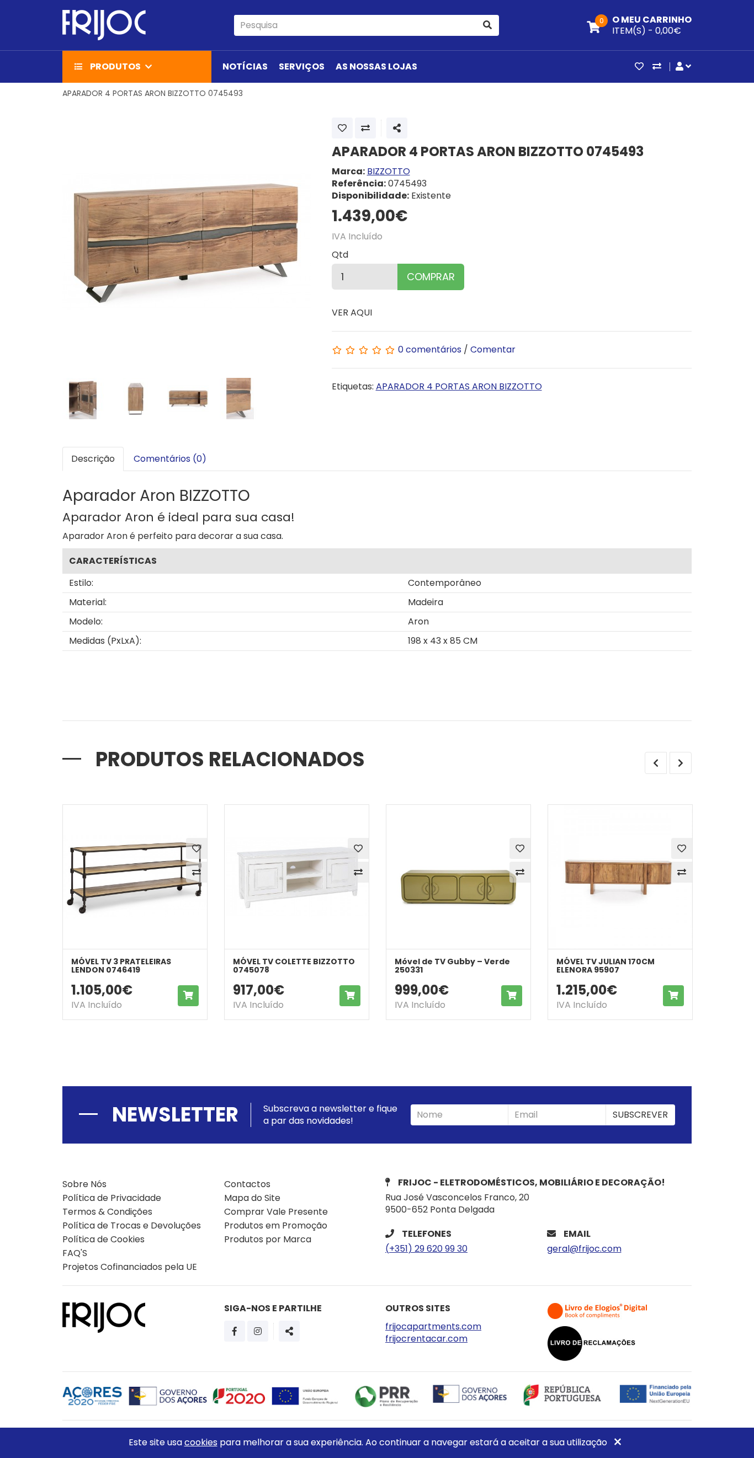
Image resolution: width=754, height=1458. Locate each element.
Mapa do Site (252, 1198)
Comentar (493, 349)
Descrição (93, 458)
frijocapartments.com (433, 1326)
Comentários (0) (170, 458)
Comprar (431, 277)
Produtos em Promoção (275, 1225)
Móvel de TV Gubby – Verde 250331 (452, 965)
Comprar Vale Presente (276, 1211)
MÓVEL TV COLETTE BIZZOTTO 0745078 (294, 965)
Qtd (340, 255)
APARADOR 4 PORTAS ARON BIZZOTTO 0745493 (152, 93)
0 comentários (431, 349)
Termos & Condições (107, 1211)
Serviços (302, 66)
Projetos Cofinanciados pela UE (129, 1267)
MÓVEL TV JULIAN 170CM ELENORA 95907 (605, 965)
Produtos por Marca (267, 1239)
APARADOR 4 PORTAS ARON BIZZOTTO (459, 386)
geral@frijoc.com (584, 1248)
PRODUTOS (115, 66)
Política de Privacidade (111, 1198)
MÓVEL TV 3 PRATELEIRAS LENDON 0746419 (121, 965)
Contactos (247, 1184)
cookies (200, 1442)
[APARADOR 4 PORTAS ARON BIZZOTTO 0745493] (186, 242)
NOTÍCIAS (245, 66)
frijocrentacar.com (426, 1338)
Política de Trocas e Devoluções (131, 1225)
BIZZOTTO (388, 171)
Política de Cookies (103, 1239)
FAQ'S (74, 1253)
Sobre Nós (84, 1184)
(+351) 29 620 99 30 (426, 1248)
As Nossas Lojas (376, 66)
